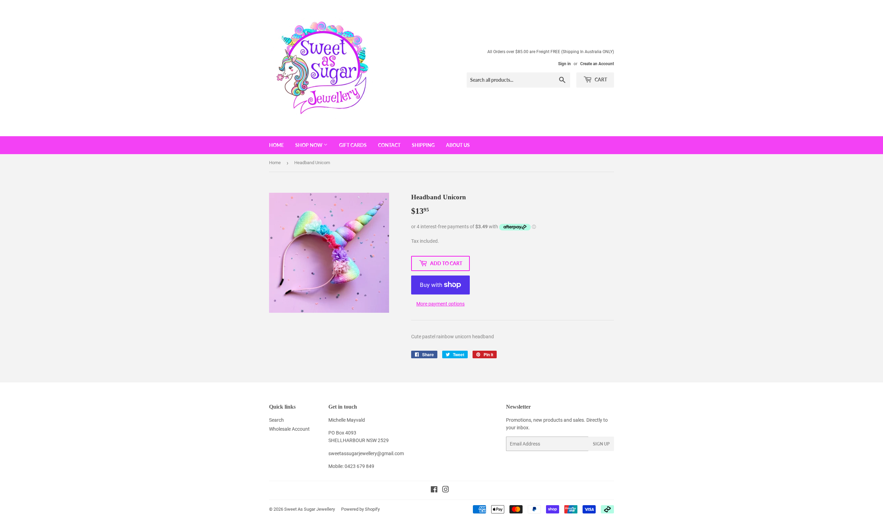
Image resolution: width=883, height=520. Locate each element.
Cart (600, 79)
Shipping (423, 145)
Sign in (564, 63)
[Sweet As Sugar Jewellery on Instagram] (445, 490)
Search (276, 420)
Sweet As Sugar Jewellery (309, 509)
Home (276, 145)
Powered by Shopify (360, 509)
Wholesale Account (289, 429)
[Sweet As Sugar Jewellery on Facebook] (434, 490)
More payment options (440, 304)
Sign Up (601, 444)
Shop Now (309, 145)
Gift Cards (353, 145)
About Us (458, 145)
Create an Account (597, 63)
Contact (389, 145)
